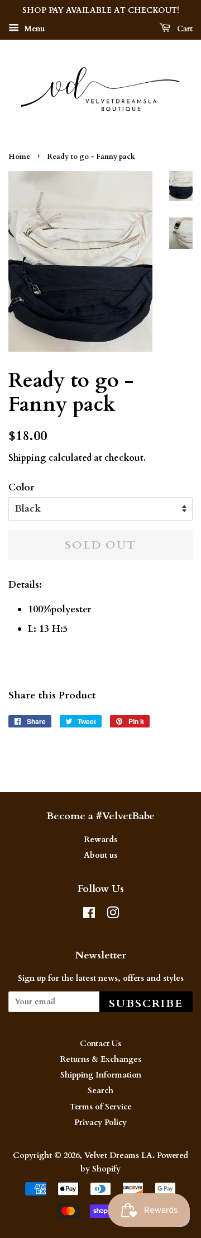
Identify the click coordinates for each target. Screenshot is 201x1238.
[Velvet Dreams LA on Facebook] (89, 915)
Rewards (100, 839)
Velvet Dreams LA (118, 1155)
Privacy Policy (100, 1122)
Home (19, 157)
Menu (33, 28)
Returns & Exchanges (100, 1059)
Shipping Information (100, 1075)
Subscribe (146, 1003)
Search (100, 1090)
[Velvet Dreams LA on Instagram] (113, 915)
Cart (184, 28)
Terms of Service (101, 1107)
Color (21, 487)
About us (100, 855)
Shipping (27, 458)
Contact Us (100, 1043)
